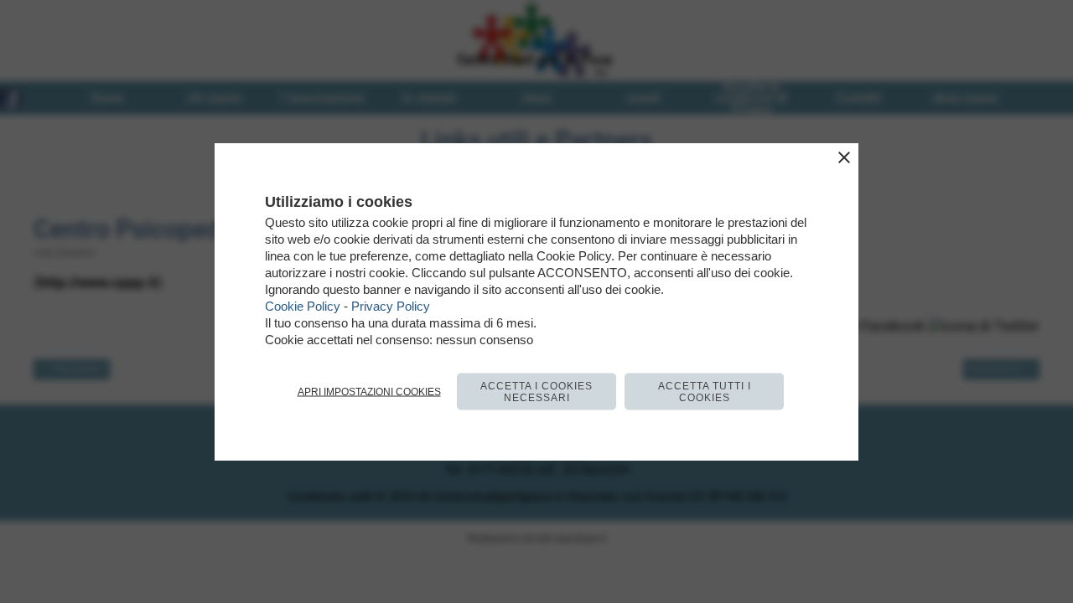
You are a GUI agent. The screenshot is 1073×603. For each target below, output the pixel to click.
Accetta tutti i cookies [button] (704, 392)
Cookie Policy (302, 306)
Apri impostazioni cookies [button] (369, 392)
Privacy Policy (390, 306)
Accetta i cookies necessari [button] (536, 392)
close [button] (844, 157)
